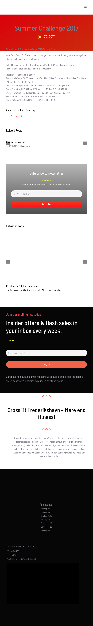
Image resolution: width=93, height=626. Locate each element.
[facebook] (44, 492)
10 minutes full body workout (22, 286)
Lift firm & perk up (14, 290)
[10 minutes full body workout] (46, 257)
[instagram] (48, 492)
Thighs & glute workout (52, 290)
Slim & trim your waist (32, 290)
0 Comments (24, 146)
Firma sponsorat (15, 142)
